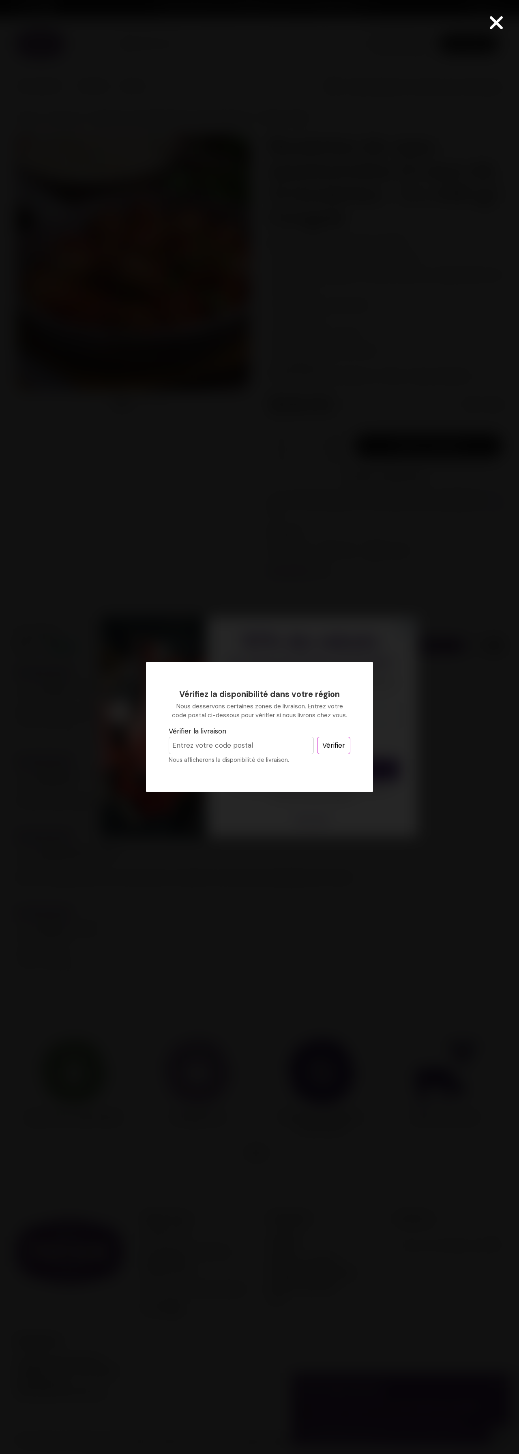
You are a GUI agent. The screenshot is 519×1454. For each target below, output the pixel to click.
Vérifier (333, 745)
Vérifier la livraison (197, 731)
